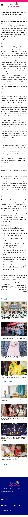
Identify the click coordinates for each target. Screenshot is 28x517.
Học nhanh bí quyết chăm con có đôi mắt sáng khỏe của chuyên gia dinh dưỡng (21, 287)
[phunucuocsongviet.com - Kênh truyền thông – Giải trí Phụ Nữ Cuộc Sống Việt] (14, 5)
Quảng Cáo (17, 505)
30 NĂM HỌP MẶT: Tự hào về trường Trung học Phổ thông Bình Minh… (13, 318)
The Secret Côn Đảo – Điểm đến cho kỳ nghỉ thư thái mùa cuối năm (13, 400)
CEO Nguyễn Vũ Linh (13, 277)
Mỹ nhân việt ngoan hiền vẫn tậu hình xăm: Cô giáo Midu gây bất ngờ (12, 419)
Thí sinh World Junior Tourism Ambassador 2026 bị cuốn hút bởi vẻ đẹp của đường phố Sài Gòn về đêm (14, 337)
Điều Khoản (4, 505)
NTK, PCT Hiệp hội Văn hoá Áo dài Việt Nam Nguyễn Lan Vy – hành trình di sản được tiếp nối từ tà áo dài (14, 376)
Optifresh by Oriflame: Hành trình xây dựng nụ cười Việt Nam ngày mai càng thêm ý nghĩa (14, 267)
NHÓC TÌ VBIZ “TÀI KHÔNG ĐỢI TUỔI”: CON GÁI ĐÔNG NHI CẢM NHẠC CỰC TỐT (12, 458)
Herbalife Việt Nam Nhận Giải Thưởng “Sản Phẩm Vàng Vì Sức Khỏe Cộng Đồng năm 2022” (15, 260)
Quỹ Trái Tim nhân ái (15, 279)
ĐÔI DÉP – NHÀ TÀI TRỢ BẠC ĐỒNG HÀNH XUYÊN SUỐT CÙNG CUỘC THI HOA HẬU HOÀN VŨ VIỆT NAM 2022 (13, 439)
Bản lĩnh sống (22, 275)
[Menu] (2, 5)
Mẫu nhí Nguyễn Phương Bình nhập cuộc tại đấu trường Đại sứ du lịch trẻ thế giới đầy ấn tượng (13, 357)
